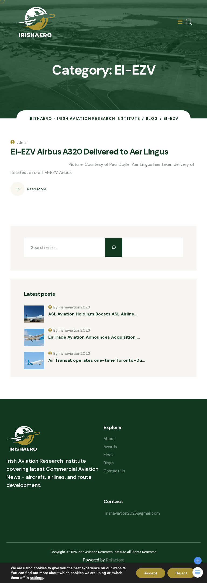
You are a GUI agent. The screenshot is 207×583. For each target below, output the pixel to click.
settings (36, 578)
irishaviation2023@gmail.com (132, 513)
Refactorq (115, 560)
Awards (110, 446)
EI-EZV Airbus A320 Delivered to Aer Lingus (89, 151)
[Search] (113, 247)
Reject (181, 573)
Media (109, 455)
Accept (150, 573)
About (109, 438)
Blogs (109, 463)
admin (21, 142)
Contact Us (114, 471)
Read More (36, 189)
